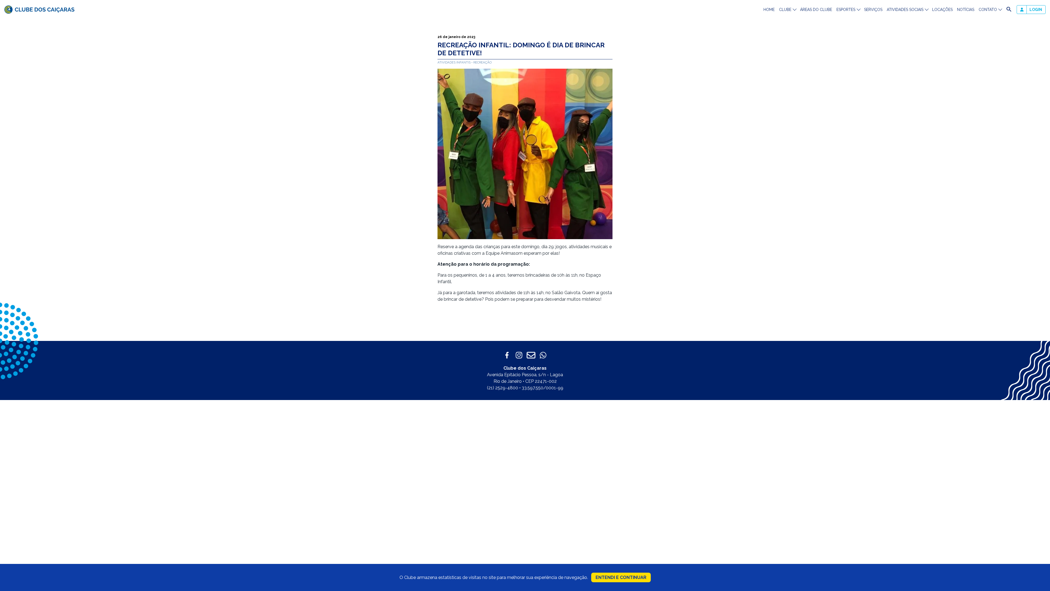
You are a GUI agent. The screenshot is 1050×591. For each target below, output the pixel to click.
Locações (942, 9)
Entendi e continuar (621, 577)
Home (769, 9)
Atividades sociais (905, 9)
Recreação (482, 62)
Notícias (965, 9)
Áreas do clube (816, 9)
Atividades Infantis (454, 62)
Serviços (873, 9)
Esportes (845, 9)
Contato (988, 9)
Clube (785, 9)
